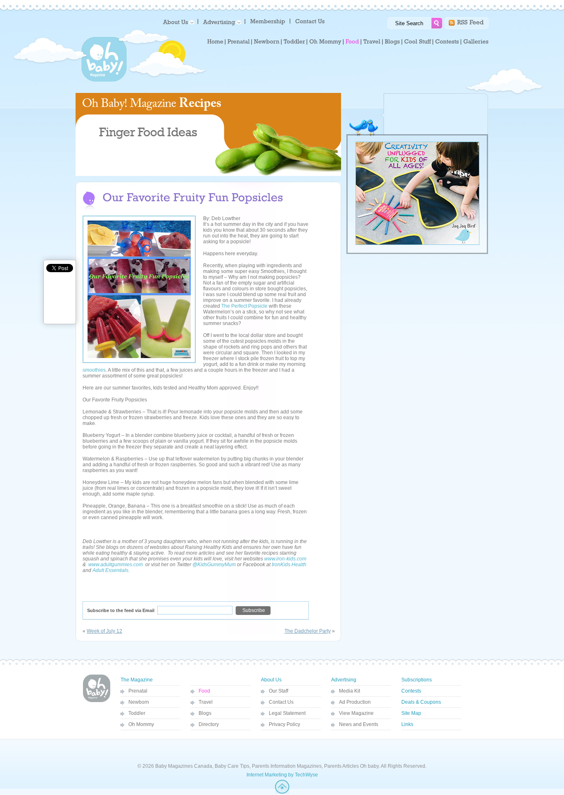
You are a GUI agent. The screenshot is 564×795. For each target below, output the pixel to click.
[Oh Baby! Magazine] (104, 80)
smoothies (94, 370)
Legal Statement (287, 713)
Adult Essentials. (111, 570)
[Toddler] (294, 42)
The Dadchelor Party (307, 631)
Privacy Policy (284, 724)
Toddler (136, 713)
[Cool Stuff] (417, 42)
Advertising (343, 680)
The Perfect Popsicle (244, 306)
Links (407, 724)
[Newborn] (267, 42)
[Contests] (447, 42)
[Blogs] (392, 42)
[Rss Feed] (470, 21)
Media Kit (349, 691)
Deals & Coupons (421, 702)
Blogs (205, 713)
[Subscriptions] (267, 21)
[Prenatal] (238, 42)
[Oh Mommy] (325, 42)
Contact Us (281, 702)
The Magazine (137, 680)
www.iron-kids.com (285, 559)
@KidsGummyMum (214, 564)
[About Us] (177, 22)
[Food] (352, 42)
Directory (209, 724)
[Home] (215, 42)
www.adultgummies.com (115, 564)
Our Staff (278, 691)
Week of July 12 (104, 631)
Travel (206, 702)
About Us (271, 680)
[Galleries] (475, 42)
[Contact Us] (310, 21)
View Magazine (356, 713)
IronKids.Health (289, 564)
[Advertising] (221, 22)
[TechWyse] (282, 792)
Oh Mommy (141, 724)
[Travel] (372, 42)
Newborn (138, 702)
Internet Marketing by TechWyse (282, 775)
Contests (411, 691)
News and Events (358, 724)
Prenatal (137, 691)
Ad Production (355, 702)
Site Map (411, 713)
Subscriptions (416, 680)
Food (204, 691)
